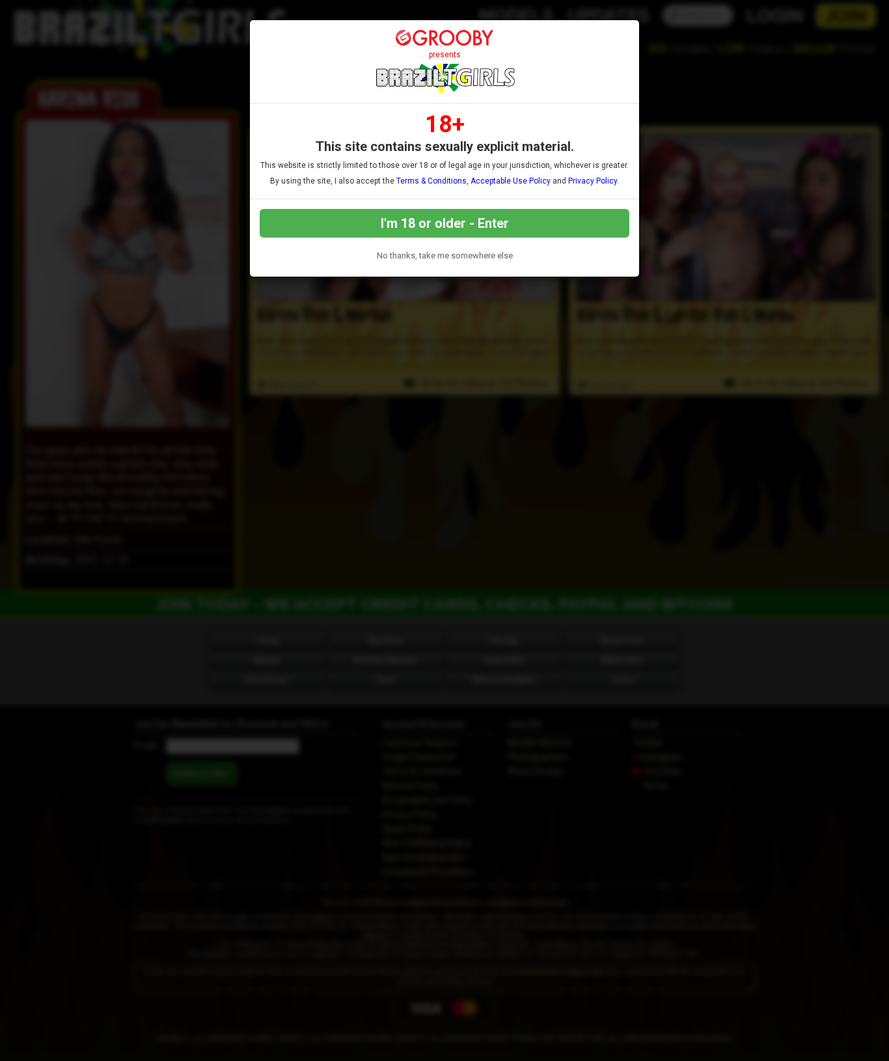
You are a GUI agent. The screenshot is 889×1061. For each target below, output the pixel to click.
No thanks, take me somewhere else (445, 255)
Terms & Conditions (431, 181)
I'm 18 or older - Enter (445, 223)
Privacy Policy (592, 181)
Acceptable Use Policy (511, 181)
